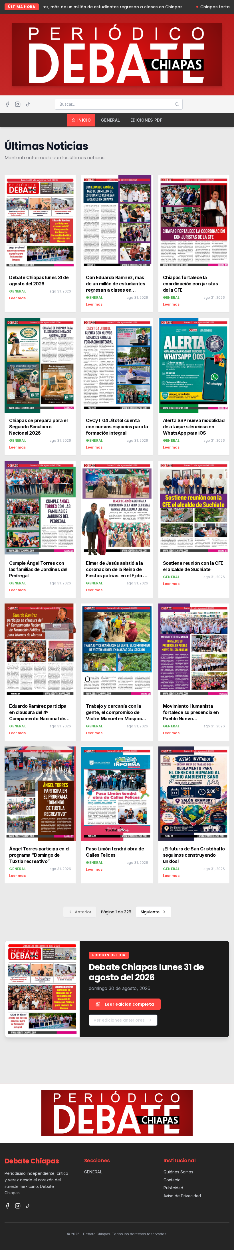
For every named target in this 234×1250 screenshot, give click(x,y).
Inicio (84, 120)
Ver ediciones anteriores (119, 1020)
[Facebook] (7, 104)
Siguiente (150, 912)
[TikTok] (28, 104)
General (110, 120)
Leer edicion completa (129, 1004)
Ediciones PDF (146, 120)
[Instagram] (18, 104)
